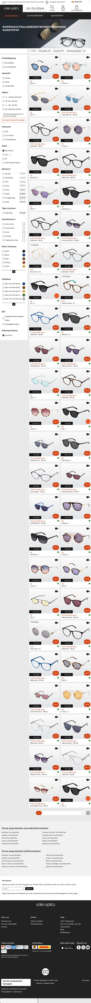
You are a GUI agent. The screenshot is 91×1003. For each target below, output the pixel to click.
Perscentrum (6, 921)
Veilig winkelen (37, 921)
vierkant (8, 236)
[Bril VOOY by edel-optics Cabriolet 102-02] (44, 223)
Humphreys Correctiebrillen (13, 861)
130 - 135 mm (12, 101)
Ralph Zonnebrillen (50, 841)
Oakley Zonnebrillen (10, 835)
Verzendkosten (36, 924)
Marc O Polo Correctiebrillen (13, 864)
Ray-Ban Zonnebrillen (10, 832)
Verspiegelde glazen (12, 324)
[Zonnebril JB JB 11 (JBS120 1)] (44, 600)
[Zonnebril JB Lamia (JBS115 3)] (44, 411)
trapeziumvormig (11, 240)
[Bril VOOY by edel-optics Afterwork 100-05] (44, 725)
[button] (11, 8)
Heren (7, 82)
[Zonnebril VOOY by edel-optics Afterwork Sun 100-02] (44, 757)
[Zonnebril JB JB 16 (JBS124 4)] (44, 191)
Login (63, 10)
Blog (62, 929)
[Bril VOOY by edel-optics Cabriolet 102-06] (44, 317)
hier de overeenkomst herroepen (12, 982)
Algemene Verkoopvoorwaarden (14, 989)
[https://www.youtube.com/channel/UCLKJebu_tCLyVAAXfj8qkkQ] (88, 947)
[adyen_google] (4, 951)
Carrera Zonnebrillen (10, 841)
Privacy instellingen (9, 924)
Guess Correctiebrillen (54, 858)
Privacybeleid (6, 992)
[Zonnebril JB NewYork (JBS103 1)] (44, 160)
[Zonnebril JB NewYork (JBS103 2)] (44, 537)
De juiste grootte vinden (13, 120)
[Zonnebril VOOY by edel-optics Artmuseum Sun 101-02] (44, 788)
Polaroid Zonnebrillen (10, 844)
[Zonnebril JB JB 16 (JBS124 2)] (44, 66)
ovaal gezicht (10, 228)
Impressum (17, 992)
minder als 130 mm (14, 97)
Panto (7, 186)
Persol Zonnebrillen (9, 838)
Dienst (33, 917)
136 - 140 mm (12, 105)
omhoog (85, 980)
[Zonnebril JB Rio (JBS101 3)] (44, 286)
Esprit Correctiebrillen (54, 866)
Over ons (5, 917)
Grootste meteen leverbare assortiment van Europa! (25, 2)
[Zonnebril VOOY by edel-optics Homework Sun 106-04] (44, 694)
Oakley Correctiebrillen (11, 858)
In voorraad (9, 135)
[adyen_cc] (3, 947)
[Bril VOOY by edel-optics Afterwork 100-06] (44, 663)
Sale (6, 131)
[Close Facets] (13, 51)
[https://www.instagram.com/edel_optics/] (83, 947)
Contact (4, 927)
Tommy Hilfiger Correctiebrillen (58, 864)
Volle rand (9, 213)
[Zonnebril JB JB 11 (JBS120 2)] (44, 97)
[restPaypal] (20, 947)
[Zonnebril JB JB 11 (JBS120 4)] (44, 380)
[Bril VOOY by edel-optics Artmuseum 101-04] (44, 474)
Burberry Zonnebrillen (51, 844)
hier (75, 893)
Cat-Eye (8, 174)
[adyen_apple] (26, 947)
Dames (7, 78)
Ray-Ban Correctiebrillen (11, 855)
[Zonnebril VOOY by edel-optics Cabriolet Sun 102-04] (44, 348)
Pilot (6, 182)
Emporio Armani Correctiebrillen (14, 866)
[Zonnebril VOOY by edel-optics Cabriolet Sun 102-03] (44, 443)
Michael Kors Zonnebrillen (52, 835)
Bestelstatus (65, 932)
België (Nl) (78, 2)
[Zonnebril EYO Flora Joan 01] (44, 631)
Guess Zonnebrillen (50, 838)
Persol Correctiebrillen (54, 855)
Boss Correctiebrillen (54, 861)
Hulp (62, 917)
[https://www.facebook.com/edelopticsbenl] (79, 947)
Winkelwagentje (76, 10)
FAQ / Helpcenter (67, 921)
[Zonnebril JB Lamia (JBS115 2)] (44, 568)
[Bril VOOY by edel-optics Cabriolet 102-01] (44, 129)
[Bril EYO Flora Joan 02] (44, 254)
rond (7, 232)
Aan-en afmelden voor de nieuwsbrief (70, 925)
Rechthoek (9, 178)
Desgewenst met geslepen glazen (14, 318)
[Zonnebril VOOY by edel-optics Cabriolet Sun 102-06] (44, 506)
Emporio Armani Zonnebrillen (54, 832)
